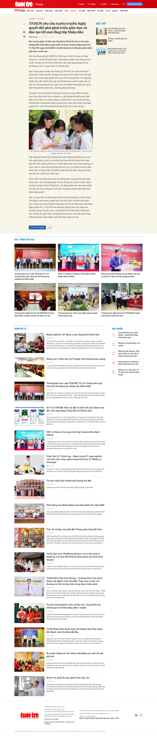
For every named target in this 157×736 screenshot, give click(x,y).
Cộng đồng (124, 11)
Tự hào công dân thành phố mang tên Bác (69, 480)
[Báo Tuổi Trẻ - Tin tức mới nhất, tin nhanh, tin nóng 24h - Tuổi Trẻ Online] (24, 4)
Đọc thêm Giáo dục (24, 239)
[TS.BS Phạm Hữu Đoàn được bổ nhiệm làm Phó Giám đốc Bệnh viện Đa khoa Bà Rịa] (29, 637)
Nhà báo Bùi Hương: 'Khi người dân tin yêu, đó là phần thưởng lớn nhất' (117, 51)
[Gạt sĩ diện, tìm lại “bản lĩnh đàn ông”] (29, 710)
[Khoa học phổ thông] (38, 4)
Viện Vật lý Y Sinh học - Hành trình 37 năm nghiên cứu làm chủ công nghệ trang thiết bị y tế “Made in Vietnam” (74, 459)
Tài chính (82, 11)
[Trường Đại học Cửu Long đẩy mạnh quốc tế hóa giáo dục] (78, 297)
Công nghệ (49, 11)
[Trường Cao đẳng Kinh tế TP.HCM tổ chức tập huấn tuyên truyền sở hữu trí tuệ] (35, 297)
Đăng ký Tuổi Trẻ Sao (134, 4)
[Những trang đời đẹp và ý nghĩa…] (101, 41)
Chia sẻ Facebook (38, 227)
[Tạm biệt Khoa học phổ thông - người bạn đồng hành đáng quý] (101, 31)
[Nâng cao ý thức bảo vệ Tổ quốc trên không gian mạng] (29, 367)
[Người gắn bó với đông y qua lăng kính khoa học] (29, 343)
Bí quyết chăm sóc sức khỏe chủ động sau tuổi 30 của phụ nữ (74, 655)
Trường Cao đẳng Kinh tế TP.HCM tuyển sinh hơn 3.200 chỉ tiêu (120, 314)
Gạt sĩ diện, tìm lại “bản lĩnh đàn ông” (66, 702)
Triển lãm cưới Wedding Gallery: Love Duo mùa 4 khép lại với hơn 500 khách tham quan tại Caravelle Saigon (74, 556)
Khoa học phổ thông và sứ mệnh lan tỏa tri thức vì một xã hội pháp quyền (120, 275)
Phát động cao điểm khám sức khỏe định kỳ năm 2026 (75, 505)
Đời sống (101, 11)
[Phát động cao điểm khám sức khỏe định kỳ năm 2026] (29, 513)
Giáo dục (73, 11)
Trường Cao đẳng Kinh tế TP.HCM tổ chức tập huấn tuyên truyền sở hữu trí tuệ (34, 314)
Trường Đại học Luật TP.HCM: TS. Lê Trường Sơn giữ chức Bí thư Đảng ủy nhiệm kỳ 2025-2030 (31, 276)
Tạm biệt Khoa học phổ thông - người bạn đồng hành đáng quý (116, 30)
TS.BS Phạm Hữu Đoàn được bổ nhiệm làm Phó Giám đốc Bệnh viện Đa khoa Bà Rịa (74, 630)
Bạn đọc (115, 11)
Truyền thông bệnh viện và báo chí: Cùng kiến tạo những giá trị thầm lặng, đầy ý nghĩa (73, 606)
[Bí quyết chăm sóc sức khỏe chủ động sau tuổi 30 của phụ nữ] (29, 662)
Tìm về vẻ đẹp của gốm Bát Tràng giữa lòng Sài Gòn (74, 529)
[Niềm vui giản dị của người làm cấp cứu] (29, 686)
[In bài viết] (49, 227)
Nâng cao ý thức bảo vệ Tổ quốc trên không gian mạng (75, 358)
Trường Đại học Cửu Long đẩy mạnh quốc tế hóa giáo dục (78, 314)
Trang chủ (32, 19)
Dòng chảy (30, 11)
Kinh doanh (91, 11)
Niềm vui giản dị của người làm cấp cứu (68, 677)
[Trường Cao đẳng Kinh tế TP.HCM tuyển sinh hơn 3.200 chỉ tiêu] (122, 297)
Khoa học (39, 11)
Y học (66, 11)
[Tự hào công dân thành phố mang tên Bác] (29, 489)
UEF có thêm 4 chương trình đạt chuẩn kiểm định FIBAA (77, 275)
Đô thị (108, 11)
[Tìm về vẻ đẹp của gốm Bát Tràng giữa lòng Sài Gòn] (29, 538)
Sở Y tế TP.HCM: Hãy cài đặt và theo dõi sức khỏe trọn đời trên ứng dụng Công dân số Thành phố (75, 409)
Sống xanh (58, 11)
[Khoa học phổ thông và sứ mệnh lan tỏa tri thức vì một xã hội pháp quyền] (122, 257)
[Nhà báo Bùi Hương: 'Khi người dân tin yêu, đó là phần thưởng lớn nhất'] (101, 51)
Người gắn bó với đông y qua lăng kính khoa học (72, 334)
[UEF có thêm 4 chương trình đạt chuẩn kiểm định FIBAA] (78, 257)
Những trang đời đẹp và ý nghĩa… (117, 40)
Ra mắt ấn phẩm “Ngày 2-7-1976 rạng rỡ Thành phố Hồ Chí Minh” (75, 728)
